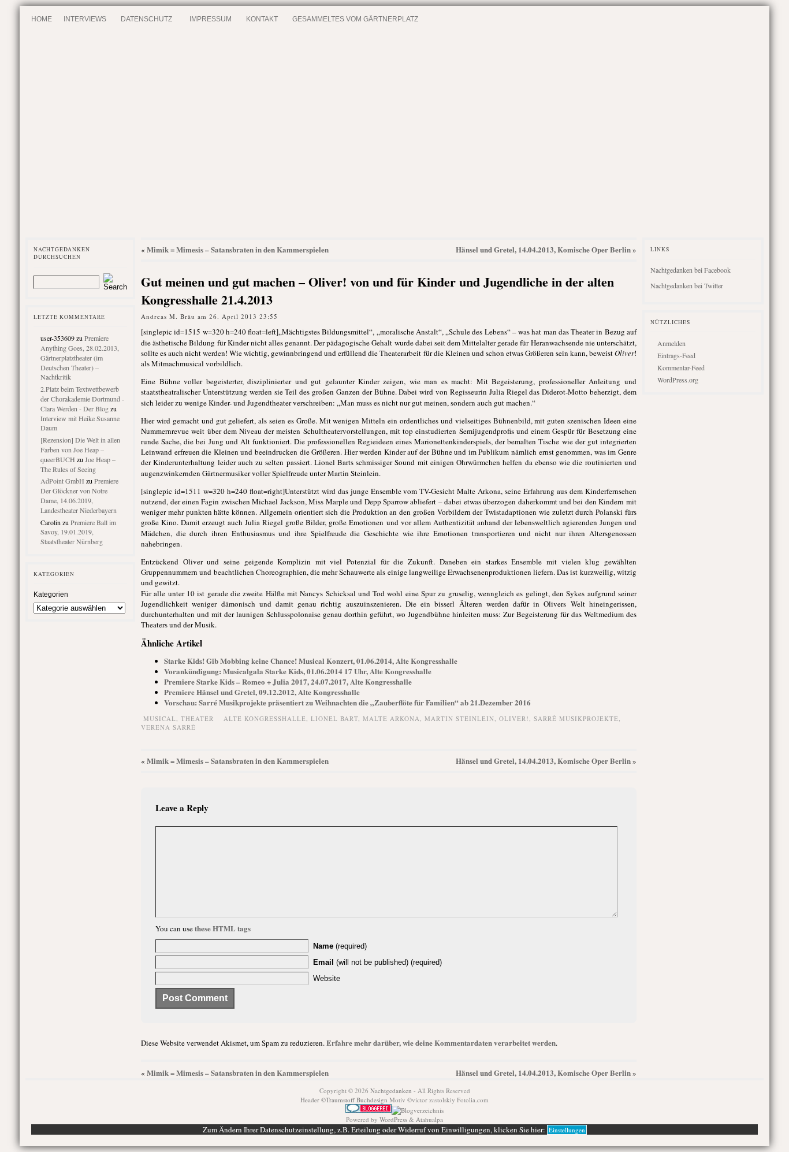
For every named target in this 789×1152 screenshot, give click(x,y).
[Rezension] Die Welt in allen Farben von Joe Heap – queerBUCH (80, 449)
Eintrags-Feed (676, 355)
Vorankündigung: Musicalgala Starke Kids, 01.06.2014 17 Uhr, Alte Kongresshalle (297, 671)
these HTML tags (223, 928)
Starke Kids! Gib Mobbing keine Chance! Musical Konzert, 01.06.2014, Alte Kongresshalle (310, 660)
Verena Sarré (168, 727)
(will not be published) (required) (377, 962)
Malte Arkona (391, 718)
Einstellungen (567, 1129)
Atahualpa (429, 1119)
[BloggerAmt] (418, 1110)
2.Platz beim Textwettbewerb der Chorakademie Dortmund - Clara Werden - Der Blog (82, 398)
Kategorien (51, 594)
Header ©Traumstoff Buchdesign (344, 1099)
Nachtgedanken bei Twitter (686, 285)
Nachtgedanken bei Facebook (690, 269)
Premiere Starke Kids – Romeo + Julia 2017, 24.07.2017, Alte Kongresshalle (288, 681)
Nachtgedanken (391, 1090)
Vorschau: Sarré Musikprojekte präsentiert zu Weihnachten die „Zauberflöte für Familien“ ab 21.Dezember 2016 (347, 702)
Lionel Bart (334, 718)
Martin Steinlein (459, 718)
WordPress (393, 1119)
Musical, (162, 718)
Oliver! (514, 718)
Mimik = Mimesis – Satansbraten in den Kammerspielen (238, 249)
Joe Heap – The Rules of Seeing (78, 464)
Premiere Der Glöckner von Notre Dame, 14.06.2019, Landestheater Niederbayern (79, 495)
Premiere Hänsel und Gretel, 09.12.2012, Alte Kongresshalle (262, 691)
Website (326, 978)
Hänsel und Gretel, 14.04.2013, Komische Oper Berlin (543, 249)
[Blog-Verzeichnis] (368, 1110)
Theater (197, 718)
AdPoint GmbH (62, 480)
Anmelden (671, 343)
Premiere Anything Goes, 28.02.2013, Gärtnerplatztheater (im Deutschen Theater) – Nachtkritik (79, 357)
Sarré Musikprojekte (576, 718)
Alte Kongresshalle (265, 718)
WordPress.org (677, 379)
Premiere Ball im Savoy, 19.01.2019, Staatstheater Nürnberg (78, 532)
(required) (340, 946)
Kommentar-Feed (681, 367)
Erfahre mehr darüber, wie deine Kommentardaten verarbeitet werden (441, 1042)
